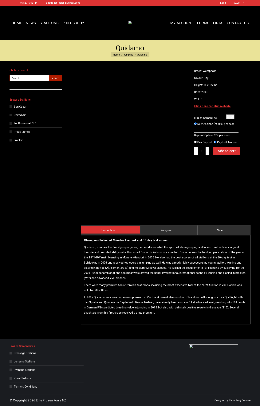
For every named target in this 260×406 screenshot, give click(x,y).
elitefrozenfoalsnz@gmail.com (63, 2)
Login (223, 2)
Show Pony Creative (239, 400)
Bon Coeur (20, 106)
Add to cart (227, 151)
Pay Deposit (204, 142)
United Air (20, 115)
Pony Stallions (22, 378)
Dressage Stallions (25, 353)
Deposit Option (212, 135)
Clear (230, 116)
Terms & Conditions (25, 386)
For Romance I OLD (25, 123)
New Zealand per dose (215, 124)
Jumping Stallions (24, 361)
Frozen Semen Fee (205, 117)
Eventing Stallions (24, 369)
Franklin (18, 140)
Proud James (22, 131)
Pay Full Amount (227, 142)
